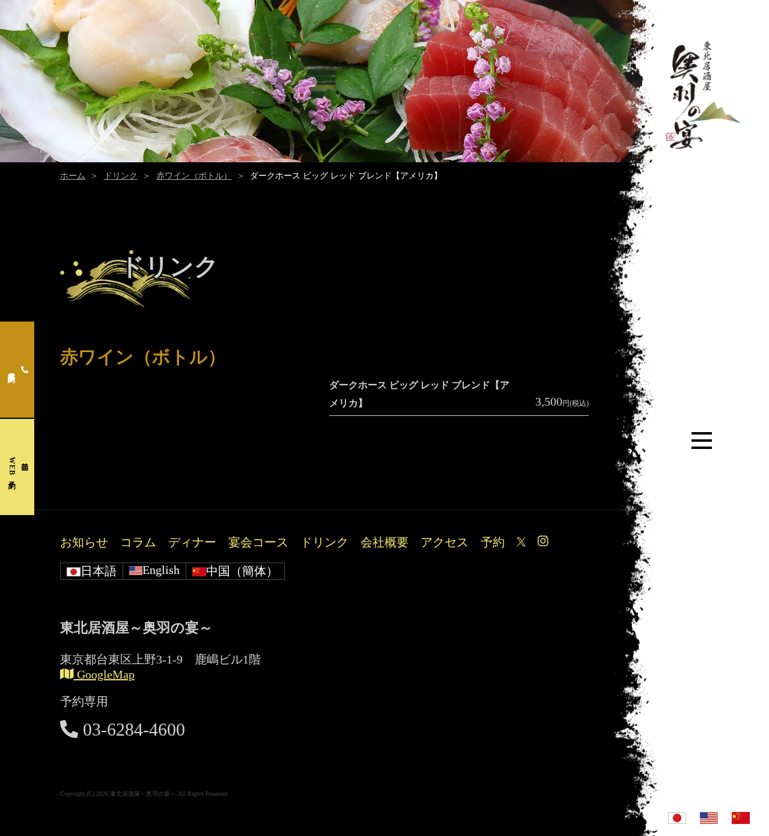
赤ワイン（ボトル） (194, 175)
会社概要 (384, 542)
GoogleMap (104, 674)
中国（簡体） (242, 571)
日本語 (99, 571)
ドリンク (121, 175)
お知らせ (84, 542)
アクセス (445, 542)
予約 (493, 542)
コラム (138, 542)
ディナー (192, 542)
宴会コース (258, 542)
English (161, 569)
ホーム (72, 175)
